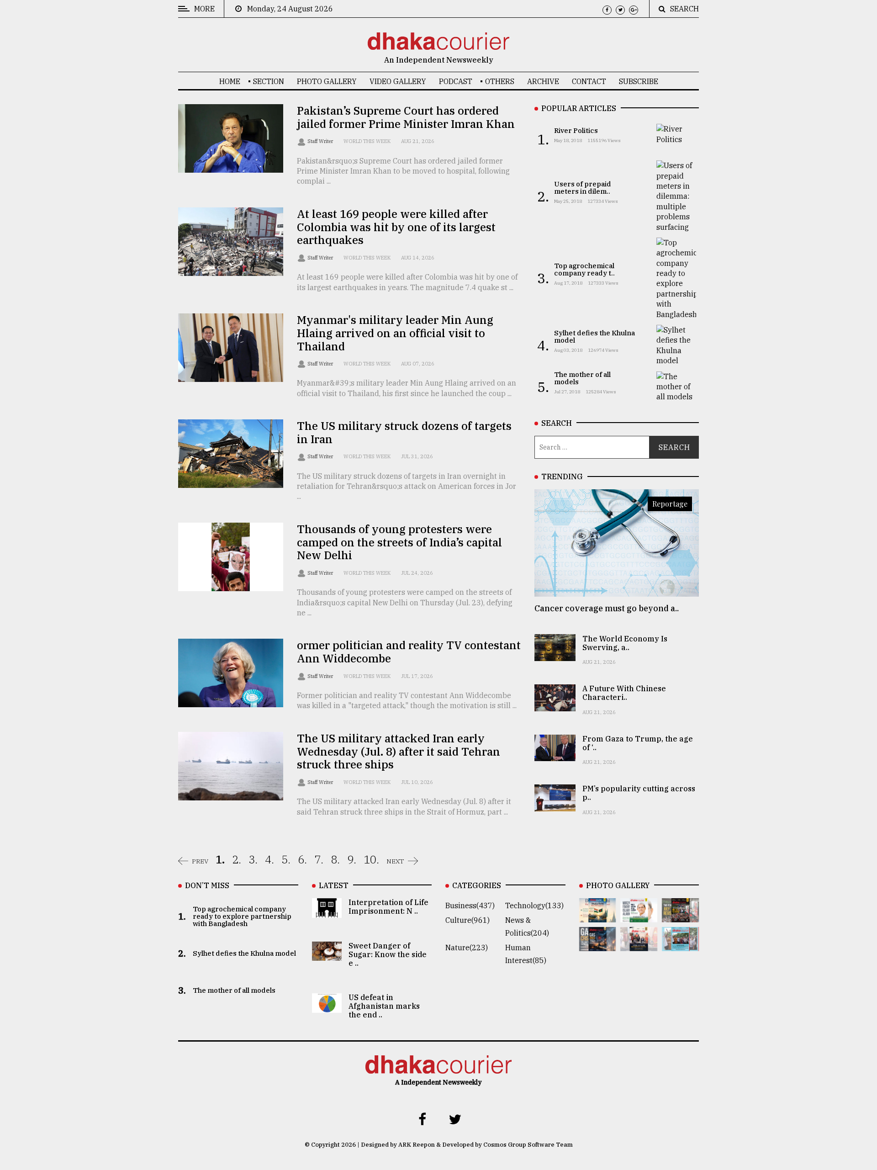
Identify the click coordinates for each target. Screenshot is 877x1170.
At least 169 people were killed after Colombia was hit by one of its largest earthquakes (396, 227)
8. (335, 859)
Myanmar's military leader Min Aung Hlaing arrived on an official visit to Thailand (395, 333)
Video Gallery (398, 81)
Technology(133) (534, 905)
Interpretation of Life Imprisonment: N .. (388, 907)
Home (229, 81)
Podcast (455, 81)
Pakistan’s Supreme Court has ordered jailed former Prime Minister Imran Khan (406, 117)
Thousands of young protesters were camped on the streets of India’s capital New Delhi (399, 542)
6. (302, 859)
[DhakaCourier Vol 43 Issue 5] (597, 916)
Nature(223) (466, 947)
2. (236, 859)
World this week (367, 141)
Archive (543, 81)
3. (253, 859)
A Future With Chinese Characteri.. (624, 693)
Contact (589, 81)
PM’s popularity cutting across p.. (638, 793)
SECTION (268, 81)
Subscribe (638, 81)
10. (371, 859)
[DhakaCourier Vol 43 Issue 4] (638, 916)
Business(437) (470, 905)
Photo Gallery (327, 81)
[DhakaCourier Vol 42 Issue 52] (680, 944)
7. (318, 859)
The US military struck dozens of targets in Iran (404, 432)
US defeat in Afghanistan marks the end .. (384, 1006)
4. (269, 859)
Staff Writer (320, 141)
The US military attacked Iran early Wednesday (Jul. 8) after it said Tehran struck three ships (398, 751)
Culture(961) (467, 920)
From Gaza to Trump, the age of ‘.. (637, 743)
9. (351, 859)
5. (286, 859)
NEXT (395, 861)
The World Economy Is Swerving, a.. (624, 642)
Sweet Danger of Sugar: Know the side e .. (388, 954)
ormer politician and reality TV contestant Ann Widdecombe (409, 652)
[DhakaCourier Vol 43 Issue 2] (597, 944)
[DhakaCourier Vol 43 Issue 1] (638, 944)
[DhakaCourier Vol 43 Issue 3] (680, 916)
